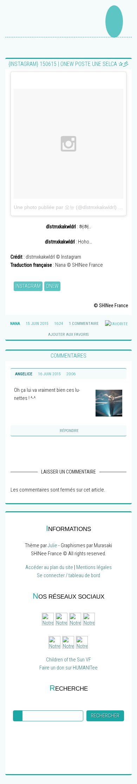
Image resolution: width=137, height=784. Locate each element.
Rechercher (105, 716)
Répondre (69, 430)
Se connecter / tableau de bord (68, 576)
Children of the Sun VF (68, 660)
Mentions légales (94, 567)
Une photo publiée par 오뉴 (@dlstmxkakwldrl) (65, 207)
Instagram (28, 286)
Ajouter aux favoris (68, 334)
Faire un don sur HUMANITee (68, 668)
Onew (52, 286)
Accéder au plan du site (49, 567)
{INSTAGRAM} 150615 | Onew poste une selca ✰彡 (68, 64)
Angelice (23, 373)
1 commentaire (84, 323)
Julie (52, 546)
